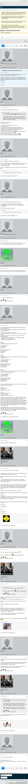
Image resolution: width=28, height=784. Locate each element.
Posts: (12, 67)
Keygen (2, 62)
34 (20, 45)
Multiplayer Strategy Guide (20, 74)
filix (1, 101)
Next (25, 45)
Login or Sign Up (23, 0)
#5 (26, 240)
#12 (26, 584)
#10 (26, 468)
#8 (26, 325)
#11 (26, 549)
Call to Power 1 (15, 9)
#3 (26, 159)
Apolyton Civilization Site (6, 780)
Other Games (9, 9)
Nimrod (18, 75)
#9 (26, 440)
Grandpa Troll (4, 460)
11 (16, 45)
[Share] (26, 67)
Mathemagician (4, 748)
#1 (26, 70)
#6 (26, 268)
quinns (2, 262)
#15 (26, 755)
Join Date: (3, 67)
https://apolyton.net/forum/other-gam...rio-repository (11, 16)
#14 (26, 696)
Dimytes (2, 289)
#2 (26, 107)
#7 (26, 295)
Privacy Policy (26, 781)
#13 (26, 657)
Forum (4, 9)
